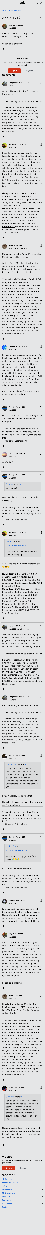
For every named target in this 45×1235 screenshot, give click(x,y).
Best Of (5, 1207)
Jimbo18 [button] (12, 900)
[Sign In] (41, 3)
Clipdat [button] (11, 453)
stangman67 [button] (13, 83)
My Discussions (8, 1193)
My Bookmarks (22, 1189)
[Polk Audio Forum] (22, 3)
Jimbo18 (10, 1096)
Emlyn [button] (11, 1087)
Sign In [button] (15, 70)
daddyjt (9, 541)
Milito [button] (11, 245)
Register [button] (29, 70)
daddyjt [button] (11, 407)
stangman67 (12, 764)
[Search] (37, 3)
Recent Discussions (10, 1182)
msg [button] (10, 25)
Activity (5, 1186)
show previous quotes (16, 545)
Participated (7, 1200)
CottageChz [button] (13, 346)
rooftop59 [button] (12, 144)
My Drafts (22, 1196)
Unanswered (22, 1203)
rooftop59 (11, 846)
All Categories (8, 1179)
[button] (41, 18)
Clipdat (9, 484)
